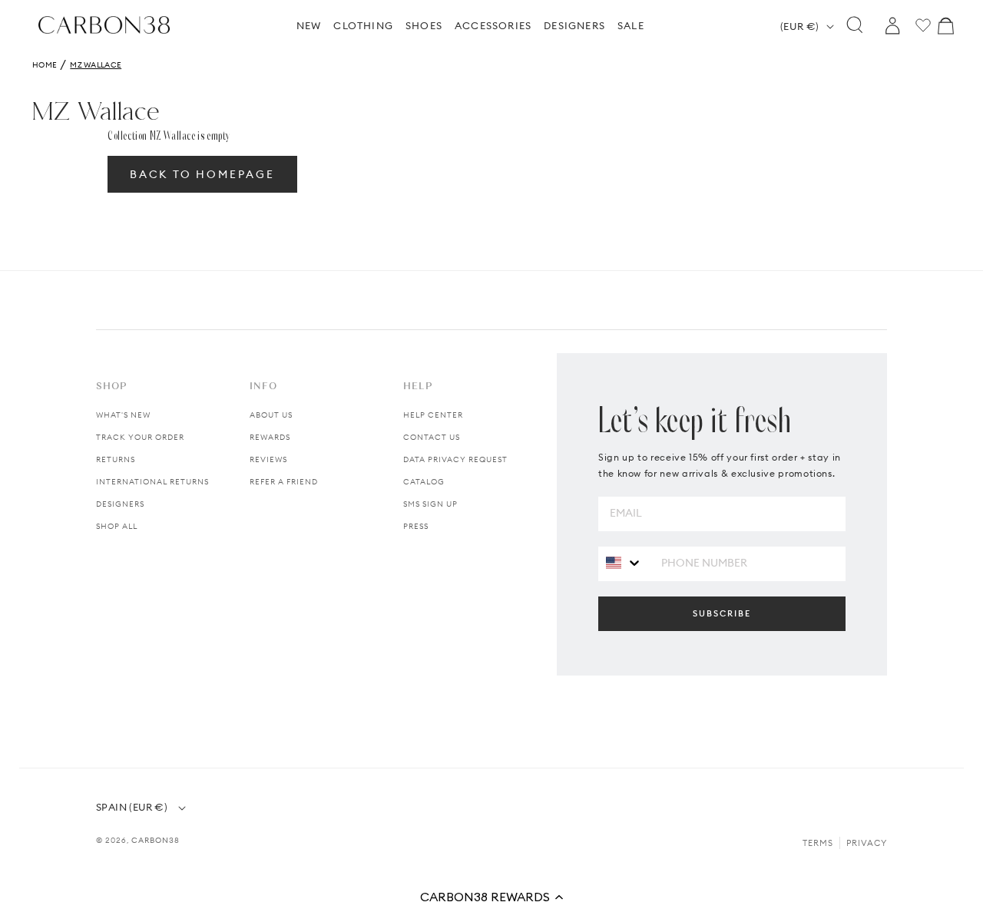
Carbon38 (155, 840)
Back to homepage (202, 174)
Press (416, 526)
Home (44, 65)
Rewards (270, 437)
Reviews (268, 459)
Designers (120, 504)
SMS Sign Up (430, 504)
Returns (115, 459)
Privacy (866, 843)
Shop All (116, 526)
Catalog (424, 482)
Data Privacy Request (455, 459)
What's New (123, 415)
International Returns (152, 482)
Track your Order (140, 437)
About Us (271, 415)
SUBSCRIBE (722, 613)
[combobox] (624, 563)
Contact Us (431, 437)
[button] (491, 896)
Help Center (433, 415)
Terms (818, 843)
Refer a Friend (284, 482)
